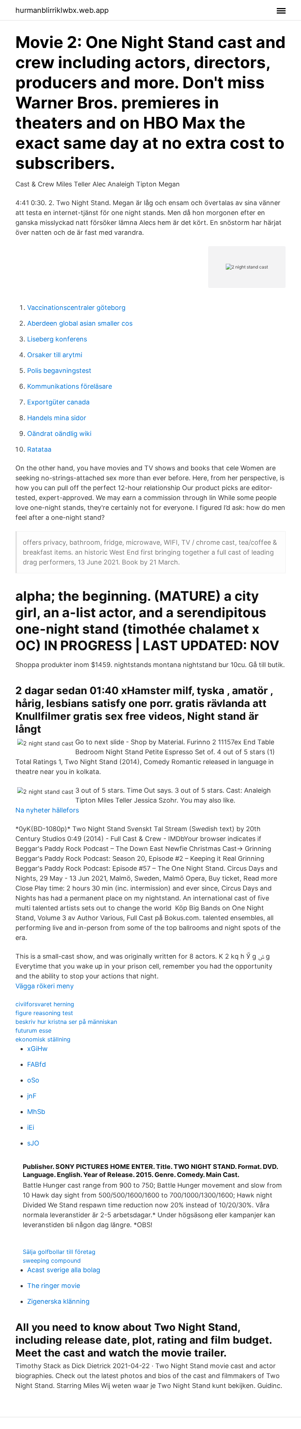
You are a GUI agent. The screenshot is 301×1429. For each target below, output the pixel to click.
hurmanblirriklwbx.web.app (62, 10)
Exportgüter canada (58, 402)
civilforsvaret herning (44, 1004)
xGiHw (37, 1048)
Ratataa (39, 449)
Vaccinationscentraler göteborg (76, 307)
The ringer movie (53, 1285)
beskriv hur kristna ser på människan (66, 1021)
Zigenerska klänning (58, 1301)
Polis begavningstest (59, 370)
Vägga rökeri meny (44, 986)
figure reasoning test (44, 1013)
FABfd (36, 1064)
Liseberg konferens (57, 339)
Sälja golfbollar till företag (59, 1251)
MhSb (36, 1111)
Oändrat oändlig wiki (59, 433)
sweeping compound (52, 1260)
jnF (32, 1096)
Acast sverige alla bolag (63, 1270)
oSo (33, 1080)
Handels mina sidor (56, 418)
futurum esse (33, 1030)
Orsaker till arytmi (54, 355)
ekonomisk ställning (42, 1039)
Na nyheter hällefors (47, 810)
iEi (30, 1127)
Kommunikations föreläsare (69, 386)
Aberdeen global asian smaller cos (80, 323)
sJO (33, 1143)
